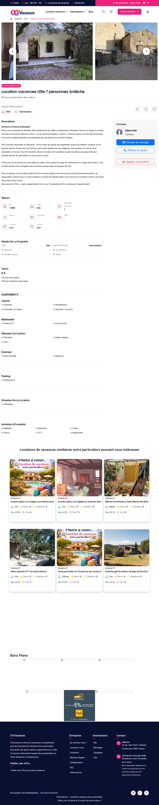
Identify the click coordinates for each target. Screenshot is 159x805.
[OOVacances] (22, 11)
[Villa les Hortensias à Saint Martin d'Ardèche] (126, 477)
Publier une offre (128, 11)
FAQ (71, 767)
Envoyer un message (137, 142)
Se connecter (121, 3)
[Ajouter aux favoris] (154, 109)
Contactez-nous (76, 747)
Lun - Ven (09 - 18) (32, 3)
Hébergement (77, 11)
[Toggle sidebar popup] (147, 11)
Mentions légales (77, 757)
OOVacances (32, 793)
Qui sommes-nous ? (78, 742)
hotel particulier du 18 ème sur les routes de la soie (84, 571)
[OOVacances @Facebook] (144, 3)
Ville (95, 757)
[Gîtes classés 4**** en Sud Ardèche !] (32, 547)
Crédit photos (75, 772)
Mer (95, 742)
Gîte (26, 19)
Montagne (97, 747)
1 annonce (129, 134)
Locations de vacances (58, 3)
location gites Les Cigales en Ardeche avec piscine (36, 501)
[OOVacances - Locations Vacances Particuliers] (11, 18)
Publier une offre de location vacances (27, 770)
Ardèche (18, 19)
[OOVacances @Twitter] (148, 3)
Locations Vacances (55, 11)
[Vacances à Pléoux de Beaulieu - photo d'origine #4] (39, 51)
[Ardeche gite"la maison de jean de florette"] (126, 547)
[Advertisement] (79, 624)
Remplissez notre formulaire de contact (134, 760)
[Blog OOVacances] (146, 793)
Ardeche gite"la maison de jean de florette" (126, 571)
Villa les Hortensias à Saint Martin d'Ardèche (127, 501)
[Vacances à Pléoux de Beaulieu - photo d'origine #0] (119, 51)
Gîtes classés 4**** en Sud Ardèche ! (29, 571)
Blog (91, 11)
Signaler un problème (137, 161)
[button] (111, 11)
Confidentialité (76, 762)
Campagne (98, 752)
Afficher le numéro (137, 150)
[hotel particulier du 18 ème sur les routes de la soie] (79, 547)
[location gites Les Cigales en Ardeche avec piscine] (32, 477)
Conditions (74, 752)
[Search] (103, 11)
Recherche (79, 3)
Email (16, 3)
